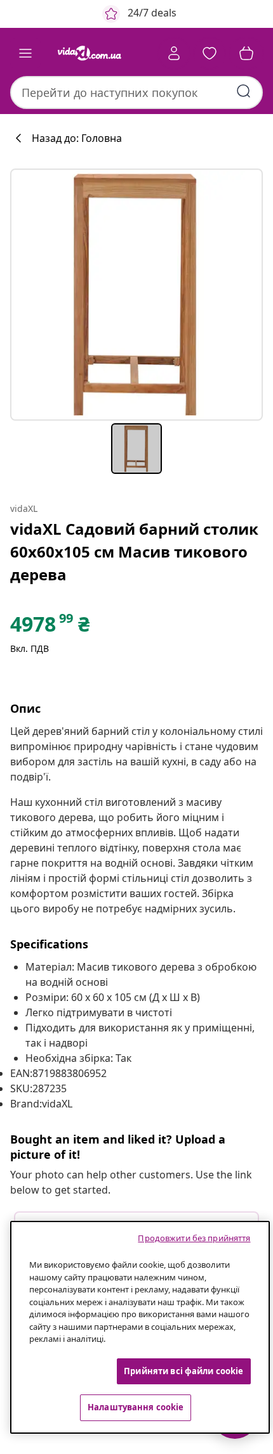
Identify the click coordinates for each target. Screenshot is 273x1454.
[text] (50, 627)
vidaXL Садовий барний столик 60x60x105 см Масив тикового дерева (134, 551)
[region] (140, 1327)
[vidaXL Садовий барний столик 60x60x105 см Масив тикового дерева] (136, 294)
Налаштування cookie (135, 1407)
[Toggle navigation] (25, 53)
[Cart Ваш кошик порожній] (246, 53)
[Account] (173, 53)
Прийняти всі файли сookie (183, 1371)
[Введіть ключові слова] (244, 91)
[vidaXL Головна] (89, 53)
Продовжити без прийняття (194, 1238)
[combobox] (136, 92)
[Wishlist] (209, 53)
